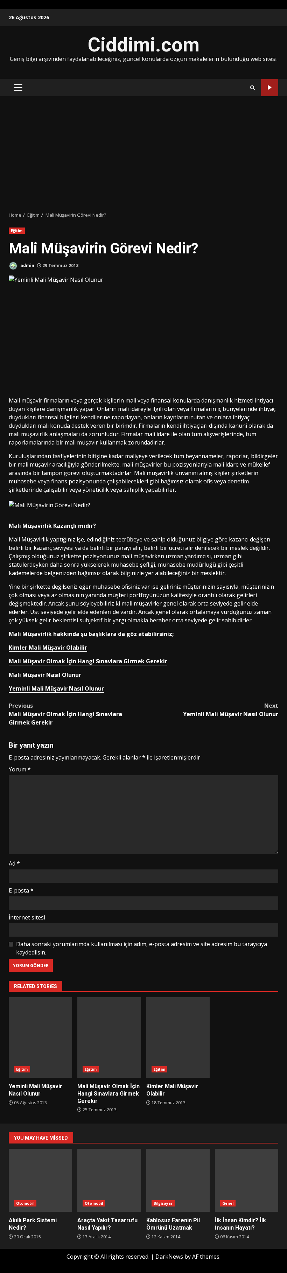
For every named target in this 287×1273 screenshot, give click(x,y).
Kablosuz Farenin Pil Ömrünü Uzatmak (178, 1180)
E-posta (21, 890)
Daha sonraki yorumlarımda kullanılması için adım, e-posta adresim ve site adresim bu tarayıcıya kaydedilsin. (141, 948)
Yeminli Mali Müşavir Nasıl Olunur (56, 688)
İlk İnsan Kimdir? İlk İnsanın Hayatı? (246, 1180)
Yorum (20, 769)
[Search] (252, 88)
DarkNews (169, 1256)
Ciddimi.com (144, 44)
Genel (228, 1203)
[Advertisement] (143, 154)
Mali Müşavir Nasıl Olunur (45, 675)
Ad (14, 863)
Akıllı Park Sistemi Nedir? (40, 1180)
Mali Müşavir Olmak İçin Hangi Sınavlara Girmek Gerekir (88, 661)
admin (26, 265)
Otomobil (25, 1203)
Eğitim (17, 230)
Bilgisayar (163, 1203)
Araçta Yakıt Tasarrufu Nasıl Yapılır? (109, 1180)
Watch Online (269, 87)
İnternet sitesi (27, 917)
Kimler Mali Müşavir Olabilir (48, 647)
